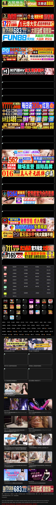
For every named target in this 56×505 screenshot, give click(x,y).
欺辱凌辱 (14, 276)
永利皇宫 (39, 328)
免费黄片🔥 (9, 331)
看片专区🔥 (27, 334)
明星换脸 (26, 283)
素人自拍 (48, 270)
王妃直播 (42, 325)
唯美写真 (37, 286)
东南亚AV (48, 273)
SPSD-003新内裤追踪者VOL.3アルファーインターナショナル (15, 413)
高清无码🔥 (38, 334)
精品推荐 (14, 266)
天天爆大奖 (25, 331)
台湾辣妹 (14, 273)
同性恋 (48, 289)
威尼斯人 (4, 322)
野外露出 (48, 276)
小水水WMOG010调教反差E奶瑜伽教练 (13, 483)
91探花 (25, 276)
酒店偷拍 (33, 325)
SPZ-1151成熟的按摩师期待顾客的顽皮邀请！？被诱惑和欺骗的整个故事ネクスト (15, 430)
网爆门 (48, 286)
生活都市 (14, 293)
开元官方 (20, 331)
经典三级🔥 (10, 334)
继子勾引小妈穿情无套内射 (10, 365)
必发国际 (18, 328)
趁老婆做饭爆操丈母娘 (9, 351)
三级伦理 (14, 270)
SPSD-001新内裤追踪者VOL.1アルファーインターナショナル (40, 430)
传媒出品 (14, 289)
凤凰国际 (8, 325)
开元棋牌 (13, 322)
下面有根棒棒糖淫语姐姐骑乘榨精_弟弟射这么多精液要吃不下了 (40, 466)
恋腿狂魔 (48, 279)
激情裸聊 (4, 331)
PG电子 (27, 322)
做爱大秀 (46, 331)
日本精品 (26, 270)
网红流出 (37, 276)
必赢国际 (4, 325)
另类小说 (14, 296)
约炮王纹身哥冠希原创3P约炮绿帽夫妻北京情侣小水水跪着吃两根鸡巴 (15, 466)
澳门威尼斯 (4, 334)
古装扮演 (14, 279)
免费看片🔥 (44, 328)
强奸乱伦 (26, 266)
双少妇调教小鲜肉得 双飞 (34, 380)
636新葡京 (50, 328)
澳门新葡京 (23, 328)
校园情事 (26, 293)
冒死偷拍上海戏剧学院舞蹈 (35, 365)
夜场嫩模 (13, 328)
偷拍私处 (4, 328)
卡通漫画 (14, 286)
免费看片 (42, 331)
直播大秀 (51, 331)
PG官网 (8, 322)
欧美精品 (37, 266)
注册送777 (36, 322)
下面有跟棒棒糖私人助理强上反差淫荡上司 (38, 447)
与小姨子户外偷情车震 (34, 351)
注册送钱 (31, 322)
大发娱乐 (28, 328)
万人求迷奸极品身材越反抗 (10, 380)
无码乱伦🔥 (15, 331)
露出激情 (26, 286)
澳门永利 (22, 322)
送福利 (41, 322)
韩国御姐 (26, 273)
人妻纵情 (37, 293)
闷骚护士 (48, 283)
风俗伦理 (48, 293)
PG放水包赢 (14, 325)
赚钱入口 (32, 334)
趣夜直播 (8, 328)
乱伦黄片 (47, 325)
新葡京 (45, 322)
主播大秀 (38, 325)
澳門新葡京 (34, 328)
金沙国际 (30, 331)
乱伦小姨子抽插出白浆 (9, 395)
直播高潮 (19, 325)
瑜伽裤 (37, 283)
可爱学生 (37, 279)
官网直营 (17, 322)
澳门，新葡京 (36, 331)
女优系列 (26, 279)
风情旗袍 (14, 283)
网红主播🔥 (49, 334)
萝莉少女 (48, 266)
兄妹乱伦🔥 (21, 334)
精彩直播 (24, 325)
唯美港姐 (37, 273)
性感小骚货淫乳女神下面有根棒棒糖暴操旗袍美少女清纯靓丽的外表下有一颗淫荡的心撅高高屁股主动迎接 (15, 449)
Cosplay (37, 270)
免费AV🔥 (43, 334)
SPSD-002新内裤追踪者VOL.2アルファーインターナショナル (40, 413)
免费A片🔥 (16, 334)
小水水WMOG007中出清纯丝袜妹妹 (37, 483)
